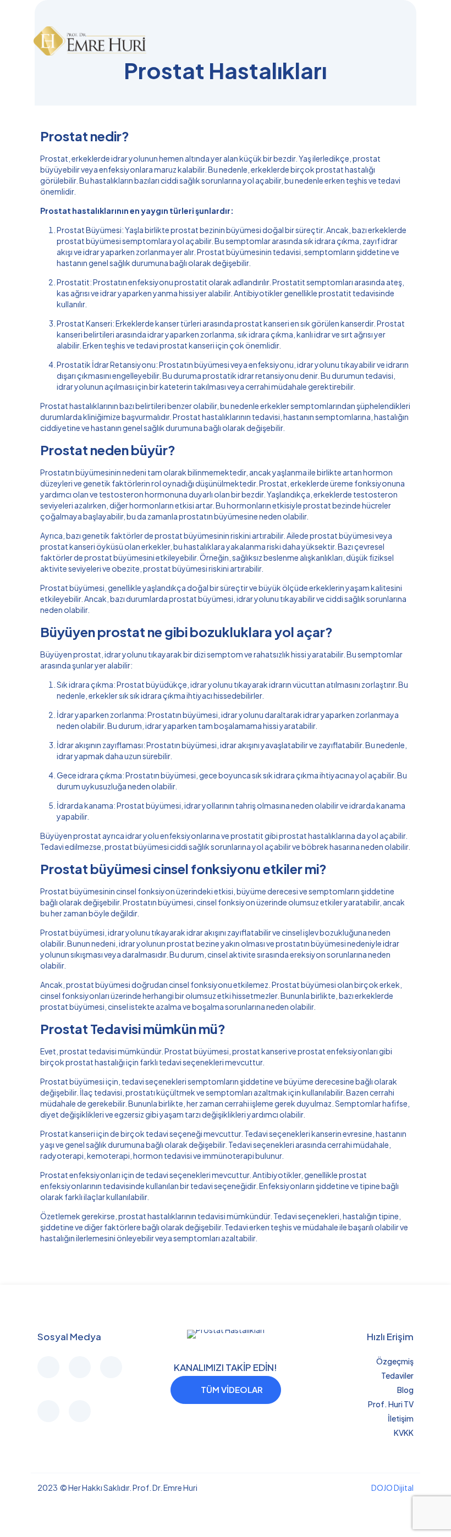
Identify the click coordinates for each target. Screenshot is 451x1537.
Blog (405, 1390)
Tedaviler (397, 1375)
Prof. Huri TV (391, 1404)
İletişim (401, 1418)
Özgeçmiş (395, 1361)
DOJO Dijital (392, 1487)
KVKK (404, 1433)
